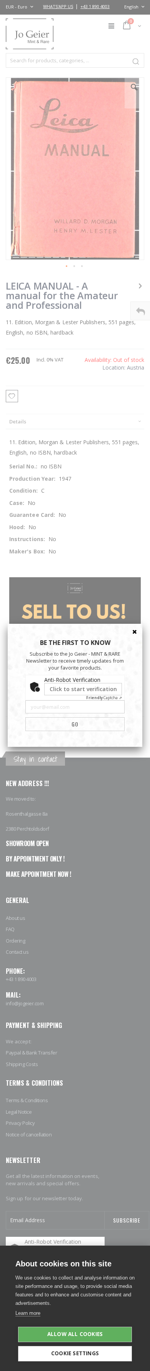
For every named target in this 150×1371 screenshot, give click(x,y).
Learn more (27, 1313)
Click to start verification (83, 689)
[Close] (134, 631)
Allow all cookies (75, 1334)
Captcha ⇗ (104, 697)
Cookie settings (75, 1353)
